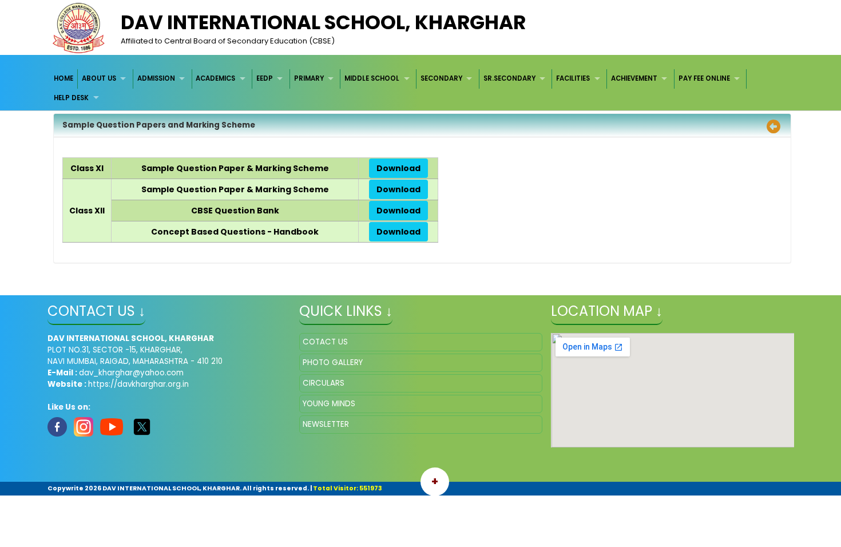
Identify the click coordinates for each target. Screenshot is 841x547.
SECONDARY (441, 78)
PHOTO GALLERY (333, 362)
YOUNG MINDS (329, 403)
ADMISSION (156, 78)
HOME (63, 78)
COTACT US (325, 341)
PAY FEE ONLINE (704, 78)
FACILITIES (573, 78)
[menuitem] (64, 78)
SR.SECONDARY (509, 78)
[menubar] (420, 88)
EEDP (264, 78)
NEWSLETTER (326, 424)
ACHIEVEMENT (634, 78)
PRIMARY (309, 78)
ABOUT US (99, 78)
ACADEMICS (215, 78)
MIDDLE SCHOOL (371, 78)
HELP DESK (71, 97)
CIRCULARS (323, 383)
